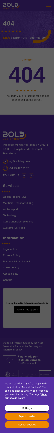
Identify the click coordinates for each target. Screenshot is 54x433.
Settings (27, 408)
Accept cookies (27, 424)
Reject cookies (27, 416)
